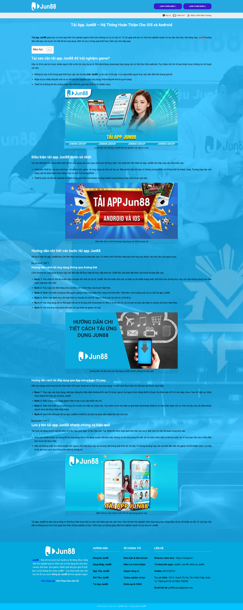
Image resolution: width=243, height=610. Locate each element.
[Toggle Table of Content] (48, 49)
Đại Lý (168, 15)
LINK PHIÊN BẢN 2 (197, 6)
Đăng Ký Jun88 (100, 558)
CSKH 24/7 (180, 15)
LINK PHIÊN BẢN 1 (168, 6)
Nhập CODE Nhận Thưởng (201, 15)
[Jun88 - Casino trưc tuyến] (44, 6)
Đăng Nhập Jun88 (102, 564)
